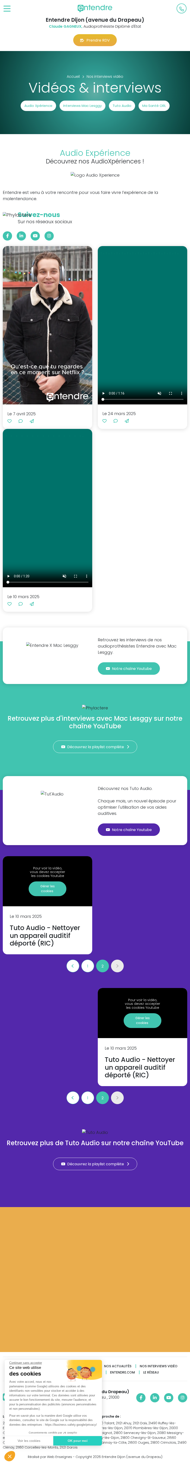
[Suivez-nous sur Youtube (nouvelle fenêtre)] (35, 236)
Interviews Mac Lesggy (82, 105)
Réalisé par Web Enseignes (50, 1457)
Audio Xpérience (38, 105)
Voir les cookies (29, 1441)
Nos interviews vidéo (158, 1366)
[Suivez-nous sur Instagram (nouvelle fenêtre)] (49, 236)
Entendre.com (122, 1372)
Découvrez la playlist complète (96, 747)
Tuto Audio (122, 105)
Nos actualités (117, 1366)
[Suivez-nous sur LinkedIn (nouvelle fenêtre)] (21, 236)
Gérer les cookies (47, 888)
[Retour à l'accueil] (95, 8)
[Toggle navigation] (7, 9)
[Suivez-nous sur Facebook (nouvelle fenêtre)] (7, 236)
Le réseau (151, 1372)
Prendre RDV (98, 40)
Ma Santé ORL (154, 105)
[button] (9, 1456)
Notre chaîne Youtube (132, 668)
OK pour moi (78, 1441)
